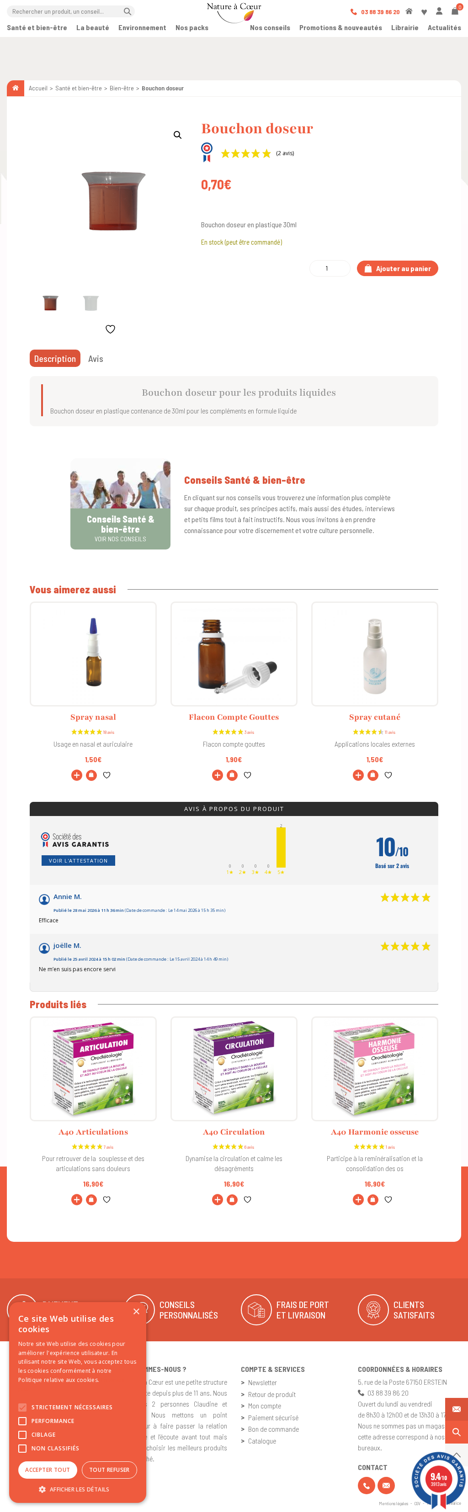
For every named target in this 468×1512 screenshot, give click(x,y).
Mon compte (264, 1405)
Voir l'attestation (78, 860)
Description (55, 358)
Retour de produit (272, 1394)
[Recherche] (456, 1432)
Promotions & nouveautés (340, 27)
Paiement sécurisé (273, 1417)
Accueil (38, 88)
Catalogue (262, 1440)
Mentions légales (393, 1503)
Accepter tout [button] (47, 1470)
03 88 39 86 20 (380, 12)
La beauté (92, 27)
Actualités (444, 27)
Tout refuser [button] (109, 1470)
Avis (95, 358)
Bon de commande (273, 1428)
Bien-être (122, 88)
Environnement (142, 27)
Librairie (405, 27)
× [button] (136, 1311)
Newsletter (262, 1382)
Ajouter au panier (403, 268)
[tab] (55, 358)
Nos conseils (270, 27)
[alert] (77, 1402)
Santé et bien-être (37, 27)
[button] (178, 135)
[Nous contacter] (456, 1409)
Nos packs (192, 27)
